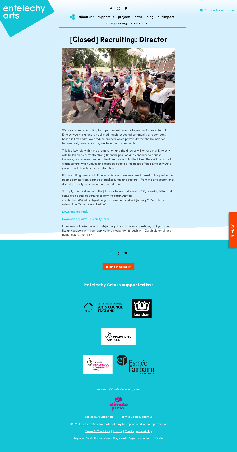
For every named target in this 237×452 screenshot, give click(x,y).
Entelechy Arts (88, 424)
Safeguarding (116, 23)
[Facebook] (111, 8)
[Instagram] (118, 8)
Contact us (139, 23)
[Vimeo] (125, 8)
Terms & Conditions (97, 431)
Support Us (106, 17)
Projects (124, 17)
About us (85, 17)
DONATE (233, 230)
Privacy (117, 431)
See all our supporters (99, 417)
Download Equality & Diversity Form (85, 219)
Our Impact (166, 17)
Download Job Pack (75, 211)
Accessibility (144, 431)
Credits (129, 431)
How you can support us (137, 417)
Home (72, 17)
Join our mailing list (119, 266)
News (138, 17)
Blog (150, 17)
